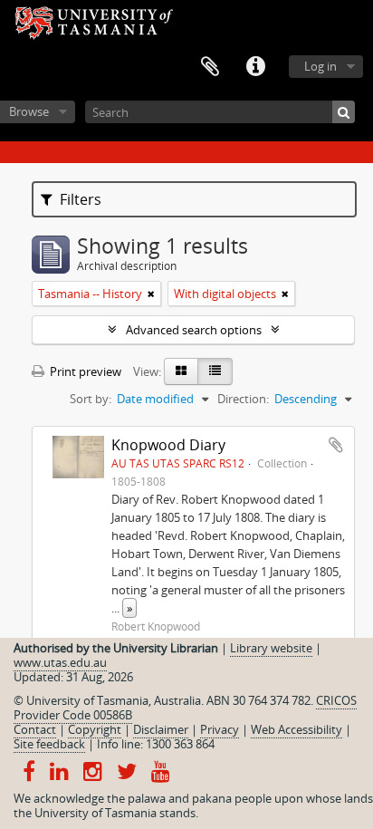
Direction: (243, 398)
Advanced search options (194, 330)
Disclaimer (160, 729)
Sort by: (90, 398)
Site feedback (49, 744)
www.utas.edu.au (60, 662)
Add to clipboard (336, 445)
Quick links (255, 67)
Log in (320, 66)
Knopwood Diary (168, 445)
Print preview (84, 371)
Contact (35, 729)
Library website (271, 648)
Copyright (94, 729)
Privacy (219, 729)
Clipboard (210, 67)
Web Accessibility (296, 729)
